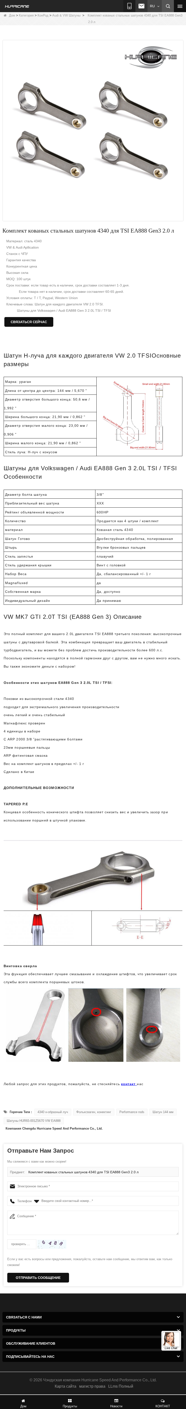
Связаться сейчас (29, 322)
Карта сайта (65, 1386)
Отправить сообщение (38, 1278)
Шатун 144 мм (163, 1112)
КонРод (43, 15)
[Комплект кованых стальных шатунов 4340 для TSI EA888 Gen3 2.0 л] (93, 130)
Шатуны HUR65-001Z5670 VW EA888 (34, 1121)
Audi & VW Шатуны (66, 15)
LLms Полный (120, 1386)
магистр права (92, 1386)
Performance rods (131, 1112)
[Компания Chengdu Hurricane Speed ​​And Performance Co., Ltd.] (17, 6)
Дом (12, 15)
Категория (26, 15)
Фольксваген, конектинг (93, 1112)
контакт (129, 1084)
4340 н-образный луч (53, 1112)
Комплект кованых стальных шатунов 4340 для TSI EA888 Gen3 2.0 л (83, 1172)
